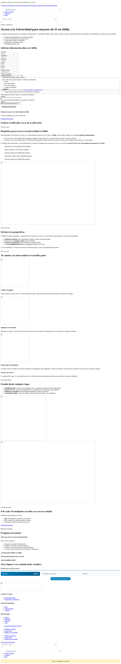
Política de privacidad (11, 632)
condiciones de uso (38, 89)
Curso (6, 81)
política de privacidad (28, 89)
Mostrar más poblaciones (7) (60, 578)
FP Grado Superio (10, 85)
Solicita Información (9, 107)
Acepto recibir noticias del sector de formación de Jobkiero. (22, 92)
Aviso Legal (8, 631)
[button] (60, 543)
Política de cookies (10, 629)
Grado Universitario (10, 87)
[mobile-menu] (1, 647)
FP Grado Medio (10, 83)
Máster (7, 89)
